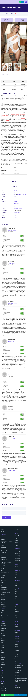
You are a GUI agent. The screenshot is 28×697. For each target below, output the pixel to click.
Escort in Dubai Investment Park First (20, 675)
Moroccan (3, 650)
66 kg (15, 215)
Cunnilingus (3, 552)
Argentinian (3, 625)
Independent (17, 650)
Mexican (2, 647)
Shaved (15, 201)
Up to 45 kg (17, 535)
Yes (15, 658)
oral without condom (5, 115)
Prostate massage (4, 585)
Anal (2, 537)
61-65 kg (16, 542)
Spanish (2, 660)
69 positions (22, 114)
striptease (23, 118)
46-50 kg (16, 537)
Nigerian (2, 652)
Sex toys (2, 594)
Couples (2, 545)
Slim (15, 598)
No (14, 207)
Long (15, 199)
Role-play (3, 590)
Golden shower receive (5, 573)
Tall (15, 600)
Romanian (3, 657)
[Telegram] (22, 2)
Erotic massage (4, 560)
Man (15, 642)
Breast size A (17, 550)
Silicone (16, 568)
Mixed (2, 619)
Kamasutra (3, 578)
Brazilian (2, 630)
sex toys (21, 127)
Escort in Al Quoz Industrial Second (20, 681)
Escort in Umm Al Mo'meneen (21, 678)
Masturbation (3, 580)
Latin (2, 617)
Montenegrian (4, 649)
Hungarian (3, 640)
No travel (16, 606)
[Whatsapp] (20, 2)
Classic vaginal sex (5, 543)
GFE (2, 570)
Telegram (22, 695)
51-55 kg (16, 538)
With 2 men (3, 606)
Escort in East (17, 672)
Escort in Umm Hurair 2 (19, 665)
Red (15, 577)
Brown (16, 574)
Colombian (3, 635)
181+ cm (16, 531)
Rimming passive (4, 589)
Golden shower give (5, 572)
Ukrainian (3, 664)
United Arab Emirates (21, 194)
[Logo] (7, 2)
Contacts (14, 186)
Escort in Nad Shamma (19, 670)
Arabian (2, 610)
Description (14, 178)
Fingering (3, 565)
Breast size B (17, 551)
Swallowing (3, 602)
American (3, 623)
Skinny (16, 596)
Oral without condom (5, 584)
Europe (16, 609)
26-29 (2, 675)
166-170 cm (3, 688)
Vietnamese (3, 667)
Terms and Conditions (19, 689)
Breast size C (17, 212)
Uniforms (3, 604)
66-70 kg (16, 543)
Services (14, 184)
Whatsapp (8, 695)
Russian (2, 659)
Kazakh (2, 643)
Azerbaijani (3, 626)
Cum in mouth (4, 549)
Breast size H (17, 561)
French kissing (4, 568)
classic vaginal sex (15, 114)
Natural (15, 214)
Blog (15, 661)
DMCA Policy (17, 687)
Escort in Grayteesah (19, 683)
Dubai (12, 13)
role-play (16, 115)
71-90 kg (16, 545)
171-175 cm (3, 690)
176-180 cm (17, 529)
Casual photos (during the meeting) (6, 542)
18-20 (2, 672)
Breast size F (17, 558)
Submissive (3, 601)
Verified (2, 529)
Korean (2, 645)
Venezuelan (3, 666)
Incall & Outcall (18, 619)
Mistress (2, 582)
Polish (2, 654)
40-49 (2, 678)
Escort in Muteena (18, 676)
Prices (14, 181)
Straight (16, 632)
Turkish (2, 662)
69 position (3, 536)
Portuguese (3, 655)
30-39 (2, 677)
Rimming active (4, 587)
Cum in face (3, 547)
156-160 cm (3, 685)
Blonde (16, 572)
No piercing (16, 203)
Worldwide (17, 611)
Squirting (3, 595)
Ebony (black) (4, 614)
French (2, 637)
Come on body (4, 550)
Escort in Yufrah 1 (18, 669)
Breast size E (17, 556)
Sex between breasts (5, 592)
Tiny (15, 601)
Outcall (16, 617)
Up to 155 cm (4, 683)
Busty (15, 196)
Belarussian (3, 628)
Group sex (3, 575)
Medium (16, 583)
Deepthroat (3, 554)
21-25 (2, 673)
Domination (3, 557)
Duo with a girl (4, 559)
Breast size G (17, 560)
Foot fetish (3, 567)
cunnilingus (8, 120)
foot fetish (4, 127)
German (2, 638)
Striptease (3, 599)
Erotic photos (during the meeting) (6, 563)
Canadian (3, 633)
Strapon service (4, 597)
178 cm (15, 217)
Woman (16, 644)
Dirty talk (3, 555)
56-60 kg (16, 540)
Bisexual (16, 634)
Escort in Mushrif (18, 667)
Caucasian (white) (18, 208)
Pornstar (2, 531)
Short (16, 582)
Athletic (16, 589)
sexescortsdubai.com (5, 13)
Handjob (2, 577)
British (2, 632)
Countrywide (17, 607)
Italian (2, 642)
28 (14, 192)
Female (15, 190)
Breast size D (17, 555)
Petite (16, 594)
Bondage (3, 539)
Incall (16, 615)
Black (15, 198)
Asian (2, 612)
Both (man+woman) (19, 647)
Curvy (16, 593)
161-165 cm (3, 686)
